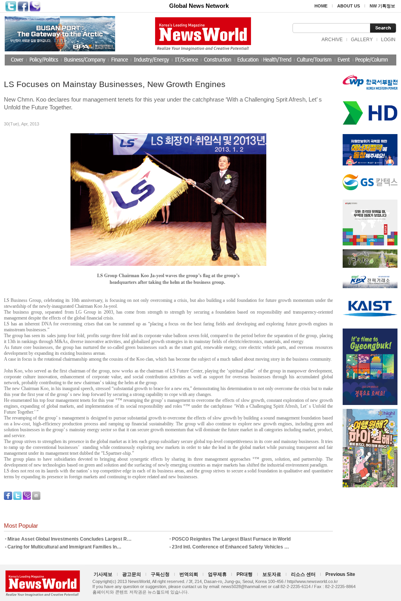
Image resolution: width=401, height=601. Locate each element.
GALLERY (362, 39)
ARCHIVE (332, 39)
